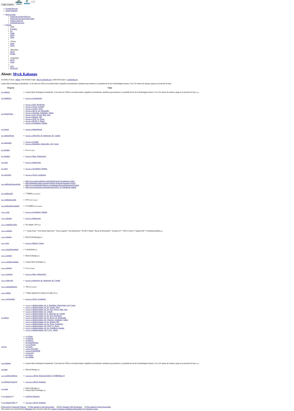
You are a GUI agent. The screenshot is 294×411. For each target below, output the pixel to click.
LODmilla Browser (17, 23)
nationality (6, 143)
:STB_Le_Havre (34, 119)
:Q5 (29, 353)
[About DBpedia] (19, 4)
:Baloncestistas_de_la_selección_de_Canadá (45, 314)
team (4, 169)
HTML (12, 54)
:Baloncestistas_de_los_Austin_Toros (42, 307)
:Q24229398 (32, 351)
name (4, 389)
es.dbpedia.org (72, 80)
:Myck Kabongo (32, 396)
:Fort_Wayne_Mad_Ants (37, 115)
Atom (12, 44)
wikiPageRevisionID (10, 206)
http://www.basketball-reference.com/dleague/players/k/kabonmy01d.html (52, 185)
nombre (6, 256)
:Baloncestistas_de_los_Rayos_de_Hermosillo (45, 318)
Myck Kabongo (25, 74)
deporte (6, 218)
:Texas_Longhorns (35, 175)
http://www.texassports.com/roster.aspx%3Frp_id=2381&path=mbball (50, 187)
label (4, 370)
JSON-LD (14, 68)
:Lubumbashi (33, 98)
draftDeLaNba (9, 225)
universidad (8, 299)
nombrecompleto (9, 262)
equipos (6, 231)
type (4, 347)
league (5, 129)
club (5, 212)
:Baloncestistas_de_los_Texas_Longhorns (44, 324)
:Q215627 (31, 349)
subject (5, 318)
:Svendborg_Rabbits (36, 123)
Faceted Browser (12, 9)
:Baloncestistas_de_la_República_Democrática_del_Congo (50, 305)
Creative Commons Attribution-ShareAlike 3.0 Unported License (74, 409)
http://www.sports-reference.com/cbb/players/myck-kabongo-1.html (49, 181)
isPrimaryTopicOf (9, 382)
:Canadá (31, 142)
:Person (29, 338)
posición (6, 274)
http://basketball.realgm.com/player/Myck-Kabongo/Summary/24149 (50, 183)
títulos (6, 293)
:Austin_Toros (34, 109)
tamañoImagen (9, 287)
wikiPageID (7, 194)
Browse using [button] (11, 15)
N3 (11, 31)
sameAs (7, 396)
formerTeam (7, 114)
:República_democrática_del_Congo (42, 144)
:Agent (29, 347)
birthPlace (6, 98)
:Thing (29, 336)
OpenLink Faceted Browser (20, 17)
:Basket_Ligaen (34, 243)
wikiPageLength (8, 200)
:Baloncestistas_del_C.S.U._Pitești (41, 330)
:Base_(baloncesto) (35, 156)
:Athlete (29, 357)
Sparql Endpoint (11, 11)
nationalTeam (7, 136)
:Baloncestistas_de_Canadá (38, 312)
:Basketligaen (33, 129)
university (6, 175)
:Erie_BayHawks (35, 105)
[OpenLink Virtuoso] (13, 407)
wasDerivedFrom (9, 376)
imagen (6, 237)
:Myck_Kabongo (35, 382)
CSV (12, 66)
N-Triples (13, 29)
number (5, 150)
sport (4, 163)
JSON (12, 35)
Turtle (12, 33)
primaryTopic (9, 403)
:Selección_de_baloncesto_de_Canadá (42, 136)
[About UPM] (30, 4)
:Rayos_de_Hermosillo (37, 111)
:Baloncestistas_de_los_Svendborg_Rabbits (44, 328)
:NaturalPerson (31, 343)
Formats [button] (8, 25)
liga (5, 243)
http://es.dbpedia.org (44, 80)
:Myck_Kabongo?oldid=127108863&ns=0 (45, 376)
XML (12, 37)
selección (7, 281)
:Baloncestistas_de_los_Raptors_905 (42, 322)
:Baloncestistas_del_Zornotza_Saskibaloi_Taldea (46, 320)
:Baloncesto (33, 163)
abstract (5, 92)
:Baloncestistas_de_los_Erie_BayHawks (43, 316)
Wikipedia (28, 409)
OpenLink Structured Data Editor (22, 19)
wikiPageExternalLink (10, 184)
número (6, 268)
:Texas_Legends (34, 107)
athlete (18, 80)
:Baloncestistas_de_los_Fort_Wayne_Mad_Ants (46, 309)
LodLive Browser (16, 21)
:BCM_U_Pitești (34, 121)
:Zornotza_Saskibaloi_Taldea (39, 113)
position (5, 156)
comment (6, 363)
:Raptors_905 (33, 117)
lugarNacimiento (9, 249)
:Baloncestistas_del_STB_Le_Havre (42, 326)
